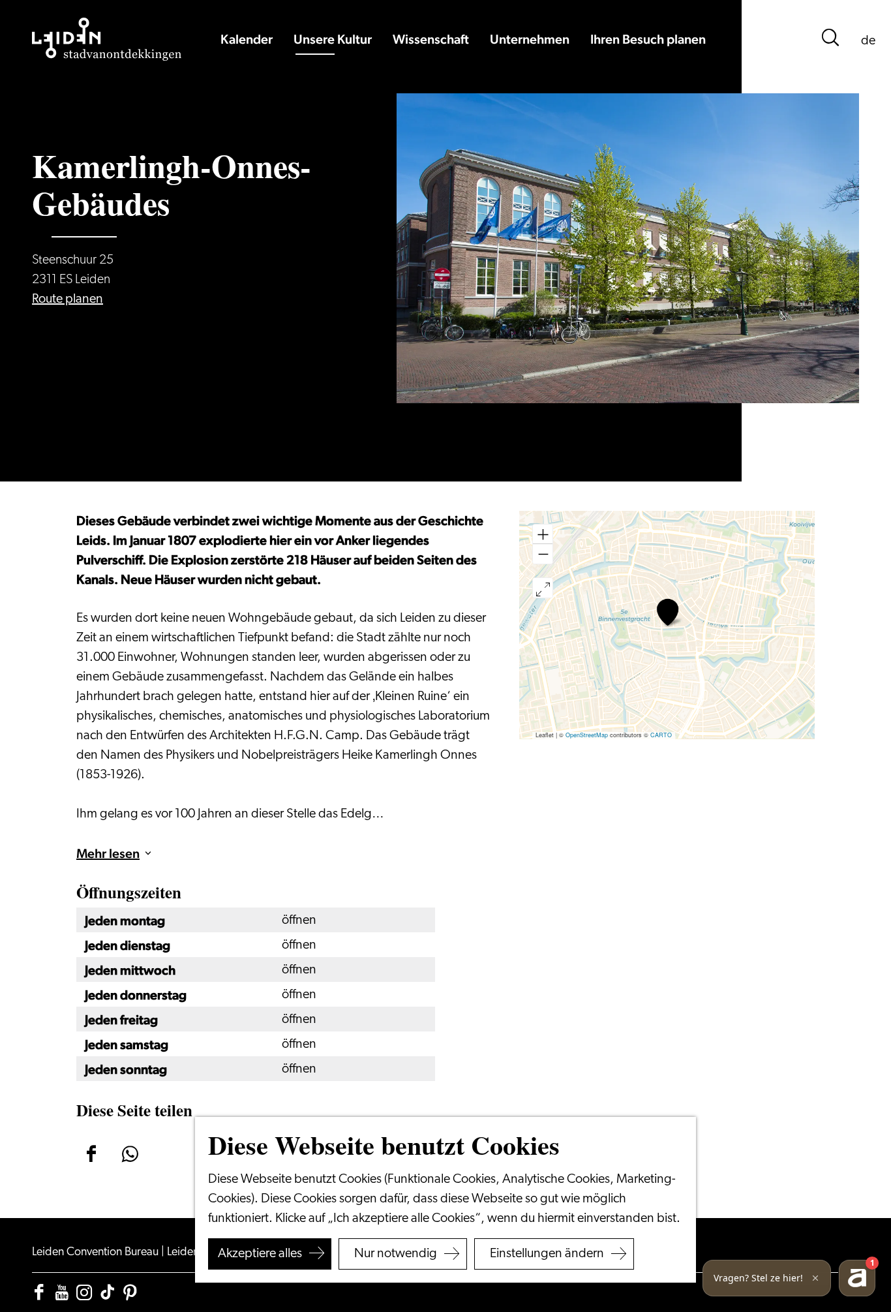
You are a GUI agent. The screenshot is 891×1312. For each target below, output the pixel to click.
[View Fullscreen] (542, 588)
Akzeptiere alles (260, 1253)
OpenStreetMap (587, 735)
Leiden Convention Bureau (96, 1253)
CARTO (661, 735)
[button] (667, 612)
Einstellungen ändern (547, 1253)
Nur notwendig (395, 1253)
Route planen (67, 299)
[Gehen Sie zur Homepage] (107, 39)
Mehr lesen (108, 853)
